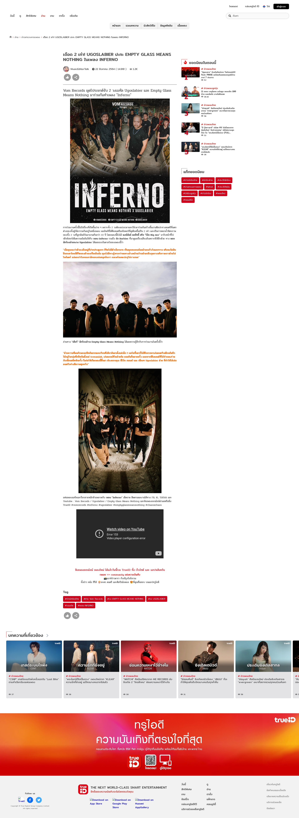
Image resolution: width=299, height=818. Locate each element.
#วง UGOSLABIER (156, 599)
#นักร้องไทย (207, 180)
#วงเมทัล (69, 605)
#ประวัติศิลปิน (224, 187)
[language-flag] (264, 6)
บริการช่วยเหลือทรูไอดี (192, 809)
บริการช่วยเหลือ (274, 802)
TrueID (19, 6)
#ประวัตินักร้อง (223, 180)
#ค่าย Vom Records (93, 599)
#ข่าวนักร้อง (205, 193)
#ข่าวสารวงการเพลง (192, 187)
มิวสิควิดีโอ (149, 26)
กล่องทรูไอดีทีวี (189, 804)
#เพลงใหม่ (220, 193)
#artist (209, 187)
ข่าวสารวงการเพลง (30, 37)
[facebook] (30, 800)
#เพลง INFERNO (85, 605)
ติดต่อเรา (271, 808)
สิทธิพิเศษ (31, 16)
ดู (20, 16)
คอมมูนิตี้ (211, 804)
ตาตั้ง (62, 16)
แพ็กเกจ (211, 799)
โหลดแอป (233, 6)
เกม (52, 16)
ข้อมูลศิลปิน (166, 26)
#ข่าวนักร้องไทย (72, 599)
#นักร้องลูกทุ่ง (189, 193)
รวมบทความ (132, 26)
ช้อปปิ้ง (185, 799)
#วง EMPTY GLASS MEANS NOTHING (125, 599)
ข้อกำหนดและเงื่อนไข (276, 790)
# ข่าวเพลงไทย (208, 69)
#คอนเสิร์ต (188, 200)
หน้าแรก (116, 26)
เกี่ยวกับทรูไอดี (273, 784)
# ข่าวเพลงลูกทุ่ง (209, 88)
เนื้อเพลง (182, 26)
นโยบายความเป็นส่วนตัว (278, 796)
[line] (21, 800)
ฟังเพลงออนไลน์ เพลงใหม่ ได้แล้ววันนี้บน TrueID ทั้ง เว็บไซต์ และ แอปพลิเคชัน (120, 570)
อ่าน (43, 16)
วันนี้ (12, 16)
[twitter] (39, 800)
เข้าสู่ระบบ (281, 6)
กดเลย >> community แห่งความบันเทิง (120, 575)
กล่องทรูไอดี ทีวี (252, 6)
